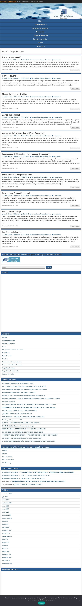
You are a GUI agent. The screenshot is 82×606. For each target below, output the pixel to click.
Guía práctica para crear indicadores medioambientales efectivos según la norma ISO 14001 (29, 404)
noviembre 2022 (7, 503)
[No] (79, 601)
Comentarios (57, 60)
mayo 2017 (5, 542)
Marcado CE (40, 32)
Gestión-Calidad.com (8, 1)
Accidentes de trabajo (11, 211)
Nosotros (5, 359)
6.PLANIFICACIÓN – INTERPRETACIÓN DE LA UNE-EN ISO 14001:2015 (24, 429)
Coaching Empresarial (8, 340)
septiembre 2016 (7, 563)
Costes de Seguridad (11, 115)
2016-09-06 (25, 60)
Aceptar (41, 603)
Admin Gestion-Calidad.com (12, 60)
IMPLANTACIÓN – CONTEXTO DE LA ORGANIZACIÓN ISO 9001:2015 (23, 417)
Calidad (40, 21)
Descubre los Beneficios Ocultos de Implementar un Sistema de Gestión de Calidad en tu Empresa (31, 398)
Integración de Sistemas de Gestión (12, 350)
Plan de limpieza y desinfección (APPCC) (33, 478)
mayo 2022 (5, 506)
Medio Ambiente (40, 25)
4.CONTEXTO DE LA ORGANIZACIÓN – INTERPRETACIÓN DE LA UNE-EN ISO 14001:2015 (29, 435)
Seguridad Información (40, 39)
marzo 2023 (5, 500)
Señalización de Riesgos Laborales (17, 174)
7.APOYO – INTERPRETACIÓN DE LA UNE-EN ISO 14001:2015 (21, 423)
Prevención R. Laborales (40, 28)
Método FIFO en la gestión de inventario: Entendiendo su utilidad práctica (23, 395)
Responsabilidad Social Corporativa (12, 365)
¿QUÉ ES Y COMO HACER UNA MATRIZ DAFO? (17, 414)
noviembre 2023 (7, 494)
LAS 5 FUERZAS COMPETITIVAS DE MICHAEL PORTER (19, 411)
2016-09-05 (25, 136)
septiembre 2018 (7, 518)
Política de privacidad (8, 401)
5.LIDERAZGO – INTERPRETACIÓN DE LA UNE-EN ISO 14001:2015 (22, 432)
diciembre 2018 (6, 515)
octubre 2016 (6, 560)
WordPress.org (6, 463)
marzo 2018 (5, 527)
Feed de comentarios (8, 459)
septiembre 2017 (7, 536)
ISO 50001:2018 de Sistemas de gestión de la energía (18, 426)
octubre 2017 (6, 533)
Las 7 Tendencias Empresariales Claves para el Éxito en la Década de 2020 (24, 386)
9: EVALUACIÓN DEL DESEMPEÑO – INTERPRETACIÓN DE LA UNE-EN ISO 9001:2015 (28, 441)
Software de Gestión (8, 374)
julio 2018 (5, 521)
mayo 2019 (5, 512)
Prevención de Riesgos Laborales (41, 60)
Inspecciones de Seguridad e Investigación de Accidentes (26, 154)
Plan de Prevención (10, 76)
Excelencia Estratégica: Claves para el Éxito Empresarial (19, 392)
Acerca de (40, 46)
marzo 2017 (5, 548)
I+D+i (40, 43)
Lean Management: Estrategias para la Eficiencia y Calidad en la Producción (24, 389)
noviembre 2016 (7, 557)
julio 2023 (5, 497)
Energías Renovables (8, 343)
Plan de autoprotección (12, 57)
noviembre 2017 (7, 530)
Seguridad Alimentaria (41, 35)
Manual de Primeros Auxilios (14, 94)
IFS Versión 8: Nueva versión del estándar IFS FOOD (17, 383)
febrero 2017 (6, 551)
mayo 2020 (5, 509)
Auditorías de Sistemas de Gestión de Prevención (23, 133)
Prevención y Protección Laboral (16, 193)
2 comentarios (58, 177)
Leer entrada (75, 70)
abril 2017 (5, 545)
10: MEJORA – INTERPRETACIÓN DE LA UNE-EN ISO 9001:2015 (21, 438)
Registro (4, 450)
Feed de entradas (7, 457)
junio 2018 (5, 524)
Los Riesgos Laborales (12, 232)
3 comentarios (58, 117)
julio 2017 (5, 539)
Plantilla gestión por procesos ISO (12, 420)
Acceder (4, 453)
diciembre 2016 (6, 554)
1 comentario (57, 136)
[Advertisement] (41, 289)
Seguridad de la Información (10, 371)
